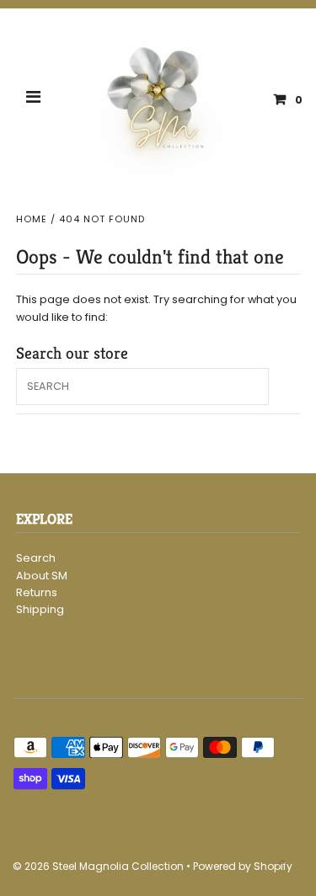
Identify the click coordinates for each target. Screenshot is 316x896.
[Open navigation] (33, 99)
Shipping (40, 609)
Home (31, 219)
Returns (36, 592)
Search (36, 558)
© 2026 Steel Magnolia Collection (98, 866)
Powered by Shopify (242, 866)
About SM (41, 575)
